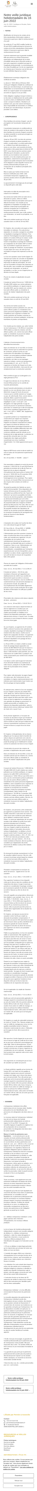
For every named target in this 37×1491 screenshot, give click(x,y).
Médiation (7, 1450)
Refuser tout (18, 1480)
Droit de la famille (9, 1442)
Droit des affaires (9, 1446)
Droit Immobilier (9, 1444)
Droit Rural (7, 1448)
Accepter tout (18, 1485)
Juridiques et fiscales (19, 24)
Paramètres (18, 1475)
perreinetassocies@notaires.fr (15, 1422)
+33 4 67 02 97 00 (12, 1421)
